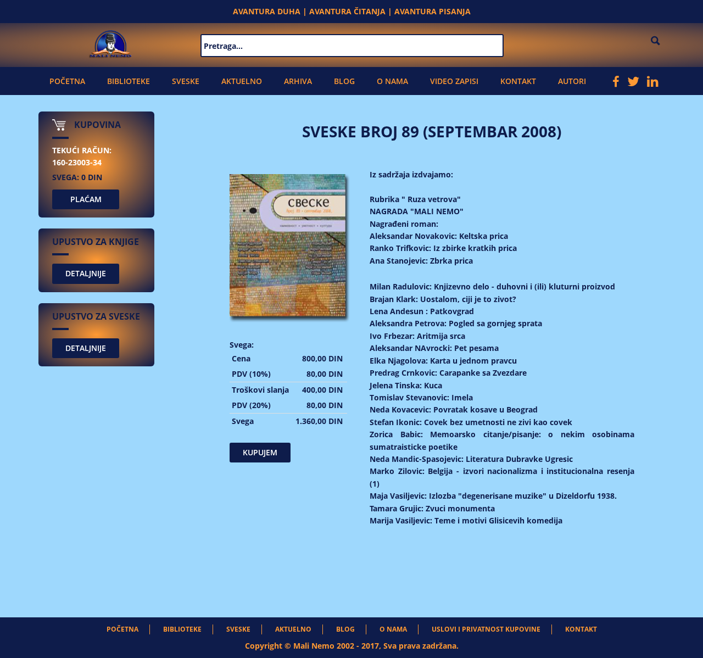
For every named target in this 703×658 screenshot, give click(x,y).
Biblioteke (128, 81)
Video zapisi (454, 81)
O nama (392, 81)
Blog (344, 81)
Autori (572, 81)
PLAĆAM (86, 199)
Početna (67, 81)
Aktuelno (241, 81)
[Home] (110, 42)
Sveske (185, 81)
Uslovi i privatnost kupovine (486, 629)
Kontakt (518, 81)
